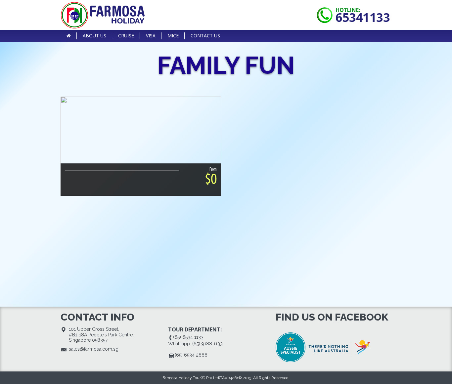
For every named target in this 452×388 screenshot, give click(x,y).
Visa (151, 35)
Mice (173, 35)
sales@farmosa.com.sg (93, 349)
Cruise (126, 35)
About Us (94, 35)
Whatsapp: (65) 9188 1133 (195, 343)
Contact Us (205, 35)
